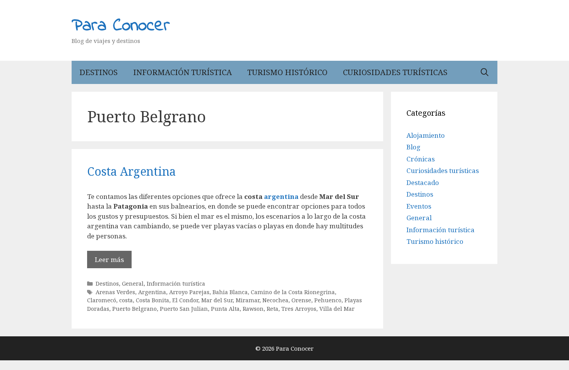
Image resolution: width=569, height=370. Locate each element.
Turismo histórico (287, 72)
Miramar (247, 300)
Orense (301, 300)
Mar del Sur (217, 300)
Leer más (109, 259)
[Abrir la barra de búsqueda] (484, 72)
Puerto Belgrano (134, 308)
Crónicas (420, 158)
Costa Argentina (131, 171)
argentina (281, 196)
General (133, 283)
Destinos (98, 72)
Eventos (418, 206)
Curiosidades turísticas (395, 72)
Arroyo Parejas (189, 292)
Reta (272, 308)
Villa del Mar (337, 308)
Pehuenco (327, 300)
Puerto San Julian (184, 308)
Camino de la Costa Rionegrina (293, 292)
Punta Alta (225, 308)
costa (126, 300)
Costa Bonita (152, 300)
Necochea (275, 300)
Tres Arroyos (298, 308)
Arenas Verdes (115, 292)
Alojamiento (425, 135)
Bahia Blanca (230, 292)
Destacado (422, 182)
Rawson (253, 308)
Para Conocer (121, 26)
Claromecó (101, 300)
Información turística (182, 72)
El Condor (185, 300)
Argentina (152, 292)
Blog (413, 146)
